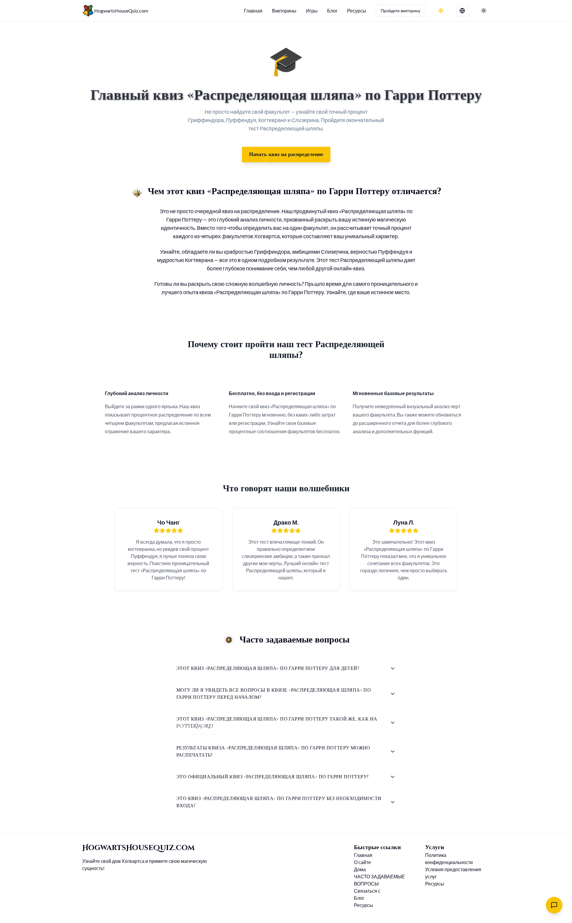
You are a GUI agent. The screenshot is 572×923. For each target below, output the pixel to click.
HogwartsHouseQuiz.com (121, 10)
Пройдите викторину (400, 10)
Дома (360, 869)
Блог (332, 10)
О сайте (362, 862)
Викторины (284, 10)
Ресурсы (356, 10)
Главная (253, 10)
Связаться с (367, 891)
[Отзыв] (554, 905)
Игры (312, 10)
